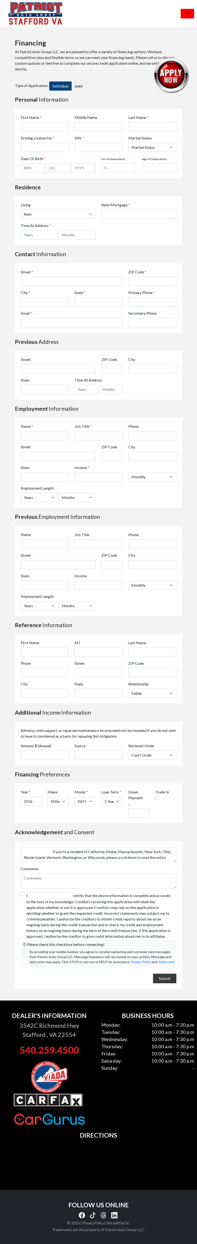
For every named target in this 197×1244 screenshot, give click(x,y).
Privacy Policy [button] (93, 1223)
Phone (133, 426)
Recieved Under (141, 745)
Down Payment (135, 795)
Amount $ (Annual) (36, 745)
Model (80, 792)
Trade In (162, 792)
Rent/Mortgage (114, 205)
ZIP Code (137, 272)
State (80, 292)
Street (27, 272)
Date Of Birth (33, 158)
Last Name (138, 117)
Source (80, 745)
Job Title (83, 426)
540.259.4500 (49, 1050)
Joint (78, 86)
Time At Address (35, 225)
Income (80, 467)
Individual (60, 86)
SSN (79, 138)
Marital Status (140, 138)
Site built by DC (118, 1223)
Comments (30, 868)
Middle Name (85, 117)
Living (26, 205)
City (25, 292)
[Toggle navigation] (187, 13)
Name (27, 426)
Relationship (138, 684)
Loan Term (110, 792)
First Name (31, 117)
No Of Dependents (113, 159)
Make (52, 792)
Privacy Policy (141, 962)
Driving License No (37, 138)
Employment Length (37, 488)
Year (24, 792)
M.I (77, 642)
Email (26, 313)
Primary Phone (141, 292)
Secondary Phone (142, 313)
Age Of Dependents (154, 159)
